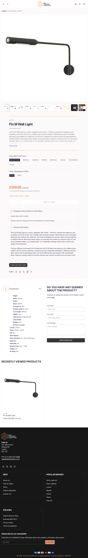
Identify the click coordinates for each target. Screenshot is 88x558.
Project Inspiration (9, 490)
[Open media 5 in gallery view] (36, 107)
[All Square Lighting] (44, 4)
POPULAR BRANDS (54, 474)
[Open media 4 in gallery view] (28, 107)
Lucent (48, 487)
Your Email (50, 314)
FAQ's (5, 487)
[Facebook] (3, 466)
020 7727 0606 (14, 457)
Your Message (51, 323)
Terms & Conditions (10, 526)
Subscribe (50, 542)
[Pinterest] (11, 466)
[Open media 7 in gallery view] (51, 107)
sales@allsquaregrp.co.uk (11, 459)
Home (4, 11)
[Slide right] (84, 107)
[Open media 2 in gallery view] (13, 107)
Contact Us (7, 494)
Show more (13, 145)
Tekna (48, 497)
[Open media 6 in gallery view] (44, 107)
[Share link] (31, 272)
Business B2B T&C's (10, 519)
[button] (8, 4)
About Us (6, 480)
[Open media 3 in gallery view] (21, 107)
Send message (65, 340)
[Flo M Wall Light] (23, 394)
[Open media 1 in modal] (44, 58)
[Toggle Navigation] (4, 4)
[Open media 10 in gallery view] (74, 107)
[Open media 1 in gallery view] (5, 107)
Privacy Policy (8, 522)
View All (49, 501)
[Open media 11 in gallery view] (82, 107)
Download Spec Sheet (18, 265)
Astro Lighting (51, 484)
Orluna (48, 494)
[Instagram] (7, 466)
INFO (5, 474)
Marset (48, 490)
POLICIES (7, 510)
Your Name (50, 305)
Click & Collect (8, 484)
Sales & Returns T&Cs (10, 516)
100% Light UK (51, 480)
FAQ (53, 297)
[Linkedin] (15, 466)
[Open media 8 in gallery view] (59, 107)
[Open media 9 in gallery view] (66, 107)
